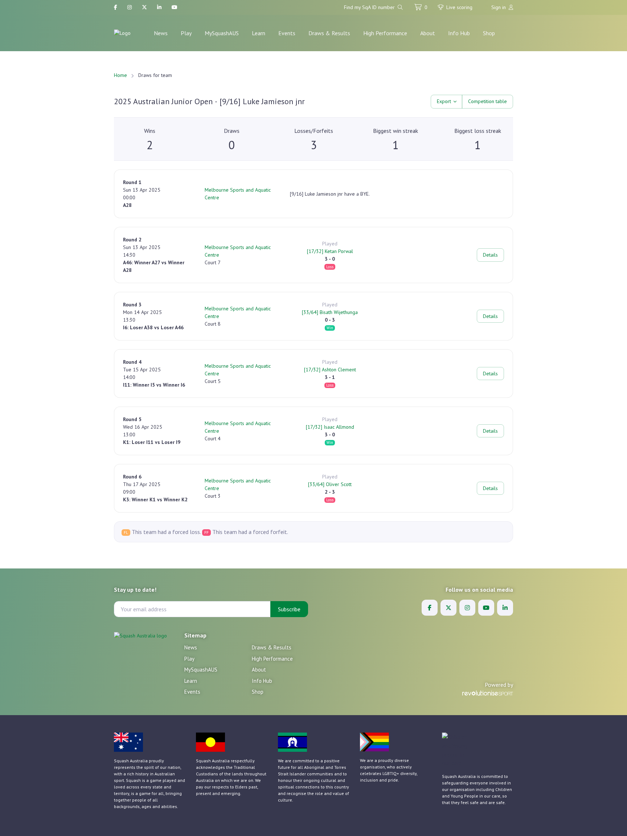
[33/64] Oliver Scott (330, 484)
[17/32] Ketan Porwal (330, 251)
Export (444, 101)
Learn (258, 33)
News (161, 33)
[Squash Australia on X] (144, 7)
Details (490, 255)
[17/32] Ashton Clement (330, 369)
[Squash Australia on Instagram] (129, 7)
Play (186, 33)
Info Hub (459, 33)
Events (286, 33)
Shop (489, 33)
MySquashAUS (222, 33)
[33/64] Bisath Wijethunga (330, 312)
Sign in (499, 7)
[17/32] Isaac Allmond (330, 427)
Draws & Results (329, 33)
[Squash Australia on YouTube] (174, 7)
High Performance (385, 33)
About (427, 33)
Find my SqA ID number (370, 7)
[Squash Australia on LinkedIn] (159, 7)
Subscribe (289, 609)
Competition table (487, 101)
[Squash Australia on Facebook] (115, 7)
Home (120, 75)
